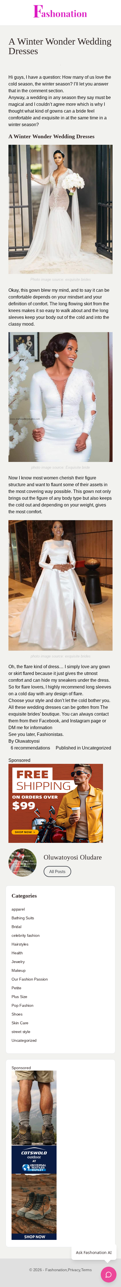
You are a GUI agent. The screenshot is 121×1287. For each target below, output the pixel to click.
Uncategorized (96, 748)
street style (21, 1031)
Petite (16, 988)
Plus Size (19, 996)
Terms (86, 1270)
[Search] (110, 12)
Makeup (19, 970)
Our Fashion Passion (30, 979)
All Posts (57, 871)
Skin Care (20, 1023)
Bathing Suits (23, 918)
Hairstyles (20, 944)
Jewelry (18, 961)
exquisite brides (78, 279)
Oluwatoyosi (27, 741)
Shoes (17, 1014)
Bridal (16, 926)
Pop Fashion (22, 1005)
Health (17, 953)
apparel (18, 909)
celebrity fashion (25, 935)
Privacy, (74, 1270)
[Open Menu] (9, 12)
